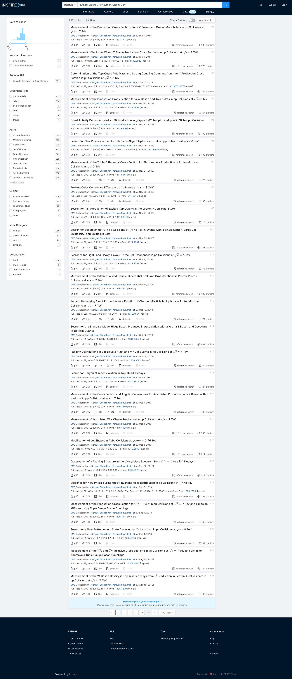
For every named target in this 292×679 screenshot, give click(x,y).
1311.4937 (133, 242)
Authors (108, 11)
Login (284, 4)
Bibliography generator (171, 638)
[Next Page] (154, 612)
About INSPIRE (75, 638)
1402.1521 (121, 39)
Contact (214, 653)
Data (185, 11)
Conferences (165, 11)
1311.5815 (132, 196)
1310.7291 (121, 288)
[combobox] (150, 5)
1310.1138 (121, 427)
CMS (73, 35)
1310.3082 (135, 360)
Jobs (125, 11)
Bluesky (214, 643)
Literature (88, 11)
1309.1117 (121, 516)
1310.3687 (133, 339)
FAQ (112, 638)
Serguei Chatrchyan (101, 35)
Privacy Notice (75, 648)
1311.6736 (153, 149)
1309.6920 (133, 470)
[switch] (192, 20)
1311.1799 (133, 263)
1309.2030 (190, 491)
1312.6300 (121, 128)
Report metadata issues (122, 648)
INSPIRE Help (116, 643)
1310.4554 (133, 313)
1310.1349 (121, 406)
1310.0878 (133, 448)
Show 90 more (17, 182)
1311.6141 (121, 174)
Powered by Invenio (66, 674)
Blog (212, 638)
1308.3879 (121, 588)
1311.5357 (121, 217)
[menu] (261, 5)
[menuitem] (260, 5)
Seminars (143, 11)
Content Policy (75, 643)
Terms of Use (74, 653)
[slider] (10, 43)
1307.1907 (178, 86)
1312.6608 (133, 107)
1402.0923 (135, 60)
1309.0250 (130, 538)
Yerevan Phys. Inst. (122, 35)
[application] (35, 33)
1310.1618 (133, 381)
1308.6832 (133, 563)
